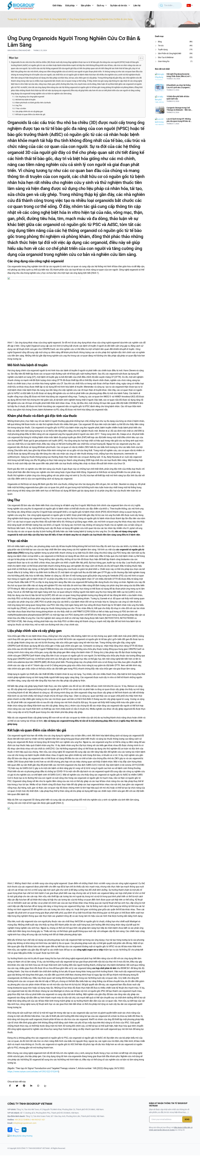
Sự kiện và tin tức (118, 5)
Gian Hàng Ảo (163, 61)
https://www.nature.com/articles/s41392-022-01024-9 (32, 1071)
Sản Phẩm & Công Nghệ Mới (52, 19)
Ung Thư (18, 105)
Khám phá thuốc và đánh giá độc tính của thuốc (33, 103)
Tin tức (161, 45)
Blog (160, 42)
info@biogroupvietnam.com (24, 1123)
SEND (187, 1119)
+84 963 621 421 (38, 1120)
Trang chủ (12, 19)
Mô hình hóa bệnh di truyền (25, 100)
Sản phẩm (86, 5)
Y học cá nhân (20, 108)
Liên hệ (136, 5)
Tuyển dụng (162, 49)
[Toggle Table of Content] (139, 58)
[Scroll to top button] (193, 1153)
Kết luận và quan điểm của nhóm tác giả (30, 114)
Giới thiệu (57, 5)
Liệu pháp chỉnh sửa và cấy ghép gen (29, 111)
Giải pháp (70, 5)
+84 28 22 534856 (22, 1120)
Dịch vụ (100, 5)
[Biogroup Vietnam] (21, 5)
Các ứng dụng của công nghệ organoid (29, 97)
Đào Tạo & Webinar (166, 57)
